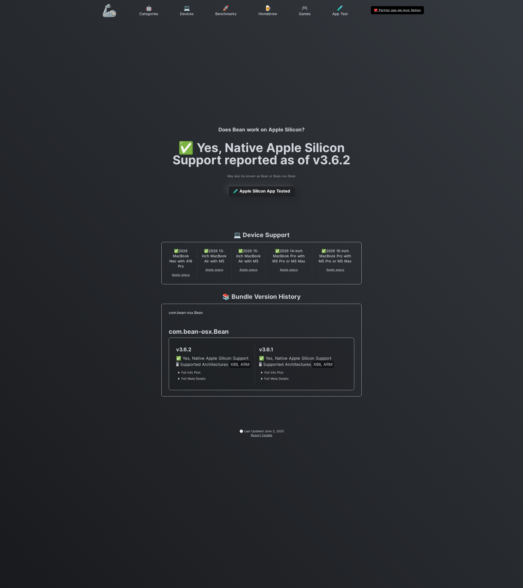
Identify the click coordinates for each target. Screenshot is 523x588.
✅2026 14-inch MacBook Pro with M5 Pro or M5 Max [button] (288, 256)
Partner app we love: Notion (397, 10)
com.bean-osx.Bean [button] (186, 312)
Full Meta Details (193, 379)
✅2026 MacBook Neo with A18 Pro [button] (180, 258)
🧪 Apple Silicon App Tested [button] (261, 191)
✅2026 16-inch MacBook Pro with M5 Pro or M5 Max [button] (335, 256)
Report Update (261, 435)
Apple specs (181, 275)
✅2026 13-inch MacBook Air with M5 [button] (214, 256)
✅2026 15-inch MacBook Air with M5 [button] (248, 256)
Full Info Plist (190, 372)
